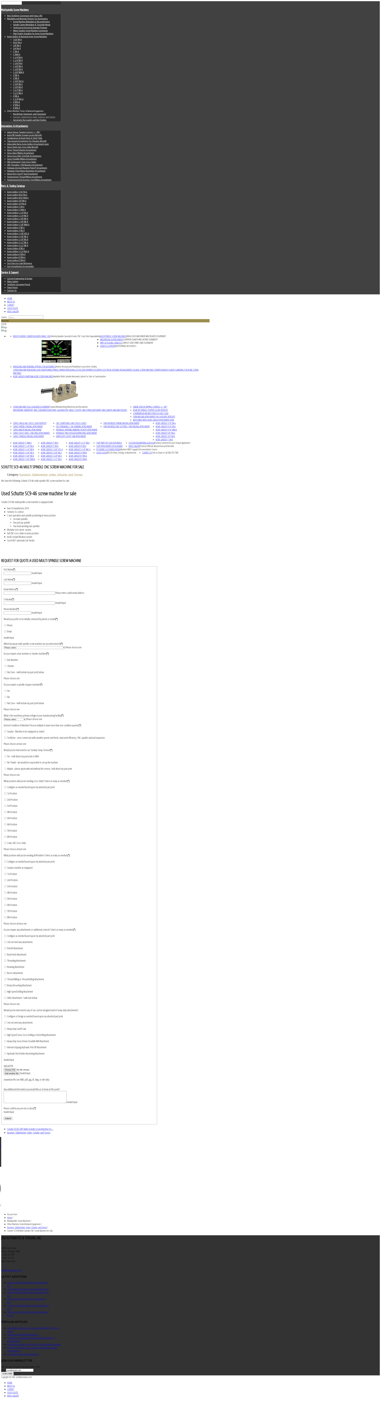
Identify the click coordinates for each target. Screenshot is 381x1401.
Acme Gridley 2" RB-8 (16, 230)
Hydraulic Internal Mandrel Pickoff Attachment (27, 167)
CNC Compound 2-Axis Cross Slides (21, 161)
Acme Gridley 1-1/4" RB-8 (17, 215)
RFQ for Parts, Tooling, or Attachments (121, 452)
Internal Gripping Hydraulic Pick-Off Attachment (26, 1047)
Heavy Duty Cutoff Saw (16, 1029)
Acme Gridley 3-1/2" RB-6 (17, 242)
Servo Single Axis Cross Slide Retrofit (22, 146)
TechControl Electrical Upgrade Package (30, 27)
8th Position (12, 836)
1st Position (12, 793)
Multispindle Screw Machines (15, 9)
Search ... (4, 317)
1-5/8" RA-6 (17, 63)
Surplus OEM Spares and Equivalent (137, 342)
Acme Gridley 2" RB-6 (16, 227)
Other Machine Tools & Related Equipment (31, 406)
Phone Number (11, 609)
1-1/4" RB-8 (18, 60)
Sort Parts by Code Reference (19, 263)
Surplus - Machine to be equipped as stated (25, 731)
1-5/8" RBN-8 (18, 72)
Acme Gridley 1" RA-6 (15, 206)
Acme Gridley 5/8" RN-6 (16, 200)
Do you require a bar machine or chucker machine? (26, 653)
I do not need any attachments (20, 942)
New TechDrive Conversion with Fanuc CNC (24, 15)
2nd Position (12, 799)
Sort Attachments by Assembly (20, 266)
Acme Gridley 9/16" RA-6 (17, 194)
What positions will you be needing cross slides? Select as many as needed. (37, 781)
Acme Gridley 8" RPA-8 (16, 260)
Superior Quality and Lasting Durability (140, 339)
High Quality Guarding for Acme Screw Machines (33, 33)
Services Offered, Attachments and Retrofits (157, 446)
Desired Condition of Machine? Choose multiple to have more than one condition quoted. (42, 725)
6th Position (12, 824)
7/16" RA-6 (17, 39)
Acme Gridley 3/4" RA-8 (16, 203)
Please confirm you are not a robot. (20, 1108)
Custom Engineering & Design (19, 278)
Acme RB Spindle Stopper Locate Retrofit (24, 135)
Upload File (8, 1066)
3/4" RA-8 (17, 48)
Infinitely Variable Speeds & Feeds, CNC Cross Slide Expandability (75, 336)
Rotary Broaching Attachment (19, 985)
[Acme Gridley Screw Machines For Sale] (59, 391)
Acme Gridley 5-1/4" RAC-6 (18, 251)
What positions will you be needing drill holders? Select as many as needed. (37, 855)
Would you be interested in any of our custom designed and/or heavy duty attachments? (41, 1010)
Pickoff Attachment (15, 948)
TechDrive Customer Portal (18, 284)
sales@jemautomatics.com (11, 1270)
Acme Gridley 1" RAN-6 (16, 209)
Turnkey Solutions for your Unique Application (172, 442)
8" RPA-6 (16, 104)
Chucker (10, 666)
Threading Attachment (16, 960)
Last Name (9, 579)
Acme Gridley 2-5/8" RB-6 (17, 236)
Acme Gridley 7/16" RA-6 (17, 191)
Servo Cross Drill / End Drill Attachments (24, 155)
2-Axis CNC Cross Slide (16, 843)
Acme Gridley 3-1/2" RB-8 (17, 245)
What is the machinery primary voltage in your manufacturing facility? (34, 715)
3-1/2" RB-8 (18, 93)
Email (9, 631)
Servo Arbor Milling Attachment (20, 152)
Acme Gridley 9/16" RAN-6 (18, 197)
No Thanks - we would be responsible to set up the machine (32, 762)
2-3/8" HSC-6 (18, 81)
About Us (11, 301)
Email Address (11, 589)
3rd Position (12, 805)
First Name (9, 569)
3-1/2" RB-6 (18, 90)
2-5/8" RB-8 (18, 87)
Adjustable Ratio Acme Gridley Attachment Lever (28, 143)
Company (9, 599)
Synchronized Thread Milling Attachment (24, 176)
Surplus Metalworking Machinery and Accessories (69, 406)
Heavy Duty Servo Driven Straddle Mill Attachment (28, 1041)
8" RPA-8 (16, 107)
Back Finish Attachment (16, 954)
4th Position (12, 812)
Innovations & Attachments (14, 126)
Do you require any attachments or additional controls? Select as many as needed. (39, 929)
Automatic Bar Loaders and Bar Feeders (29, 119)
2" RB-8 (16, 78)
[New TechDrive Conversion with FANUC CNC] (56, 351)
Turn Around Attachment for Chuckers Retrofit (27, 141)
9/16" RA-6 (17, 42)
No (8, 697)
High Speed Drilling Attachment (20, 991)
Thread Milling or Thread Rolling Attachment (25, 979)
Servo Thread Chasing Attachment (21, 149)
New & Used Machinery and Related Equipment (146, 336)
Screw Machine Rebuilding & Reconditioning (31, 21)
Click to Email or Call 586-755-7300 (165, 452)
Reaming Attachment (15, 967)
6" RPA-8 (16, 102)
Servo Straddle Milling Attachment (22, 158)
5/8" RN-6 (17, 45)
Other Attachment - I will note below (22, 998)
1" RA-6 (16, 51)
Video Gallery (12, 281)
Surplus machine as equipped (19, 867)
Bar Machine (12, 660)
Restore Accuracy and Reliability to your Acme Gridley (76, 366)
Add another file (11, 1073)
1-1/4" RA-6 (17, 57)
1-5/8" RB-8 (18, 69)
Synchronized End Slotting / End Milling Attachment (29, 179)
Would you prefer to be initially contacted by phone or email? (31, 619)
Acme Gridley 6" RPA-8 (16, 254)
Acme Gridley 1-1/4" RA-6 (17, 212)
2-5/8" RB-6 (18, 84)
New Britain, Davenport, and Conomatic (29, 113)
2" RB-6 (16, 75)
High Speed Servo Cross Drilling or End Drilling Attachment (31, 1035)
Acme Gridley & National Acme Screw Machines (27, 36)
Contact (10, 305)
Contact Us (12, 290)
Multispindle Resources (125, 346)
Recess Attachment (15, 973)
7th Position (12, 830)
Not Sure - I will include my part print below (25, 672)
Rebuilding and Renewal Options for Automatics (27, 18)
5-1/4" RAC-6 (18, 99)
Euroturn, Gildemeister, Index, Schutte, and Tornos (34, 116)
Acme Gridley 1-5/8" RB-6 (17, 218)
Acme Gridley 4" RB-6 (16, 248)
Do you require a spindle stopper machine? (23, 684)
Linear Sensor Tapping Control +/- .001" (23, 132)
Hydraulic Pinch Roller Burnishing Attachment (26, 170)
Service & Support (10, 272)
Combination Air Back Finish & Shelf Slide (24, 138)
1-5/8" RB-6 (18, 66)
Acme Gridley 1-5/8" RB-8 (17, 221)
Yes (8, 691)
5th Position (12, 818)
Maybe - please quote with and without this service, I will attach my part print (39, 768)
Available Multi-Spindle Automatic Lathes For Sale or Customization (79, 376)
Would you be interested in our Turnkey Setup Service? (28, 750)
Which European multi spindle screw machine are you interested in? (33, 643)
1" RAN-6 (16, 54)
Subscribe (7, 1373)
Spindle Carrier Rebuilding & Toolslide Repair (31, 24)
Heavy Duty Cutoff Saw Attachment (22, 173)
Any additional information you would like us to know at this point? (32, 1089)
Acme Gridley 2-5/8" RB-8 (17, 239)
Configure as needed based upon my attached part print (31, 787)
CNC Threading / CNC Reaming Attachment (25, 164)
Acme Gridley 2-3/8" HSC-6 (18, 233)
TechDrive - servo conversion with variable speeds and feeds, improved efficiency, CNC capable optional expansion (56, 737)
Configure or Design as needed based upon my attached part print (35, 1016)
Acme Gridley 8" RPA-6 (16, 257)
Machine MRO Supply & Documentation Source (138, 449)
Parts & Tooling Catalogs (13, 186)
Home (9, 298)
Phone (10, 625)
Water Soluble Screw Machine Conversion (30, 30)
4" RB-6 (16, 96)
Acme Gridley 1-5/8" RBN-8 (18, 224)
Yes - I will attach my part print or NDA (23, 756)
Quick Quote (12, 287)
